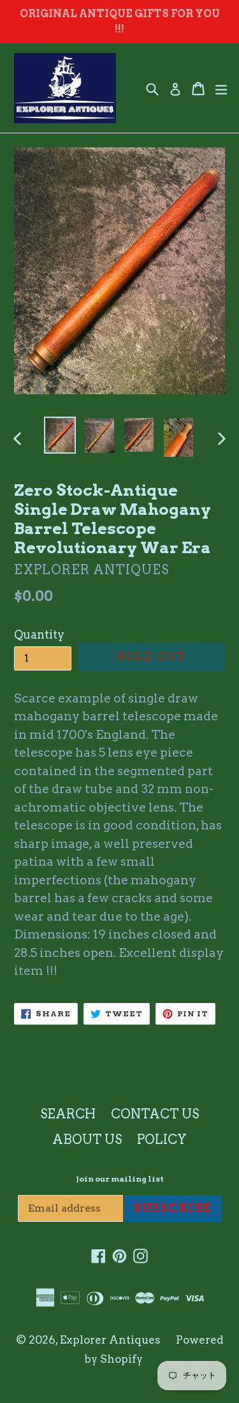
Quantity (39, 634)
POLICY (162, 1139)
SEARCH (68, 1114)
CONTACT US (155, 1114)
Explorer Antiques (110, 1339)
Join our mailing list (120, 1179)
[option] (60, 435)
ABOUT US (87, 1139)
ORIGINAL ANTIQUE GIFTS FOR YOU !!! (120, 21)
